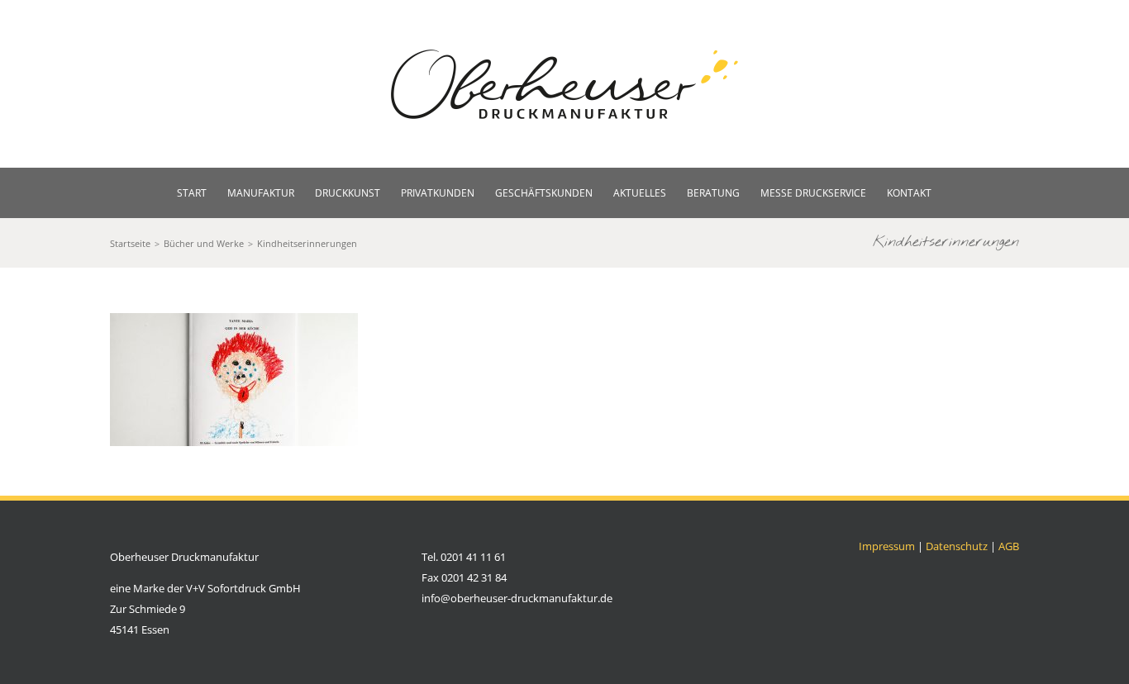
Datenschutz (957, 546)
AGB (1008, 546)
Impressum (887, 546)
